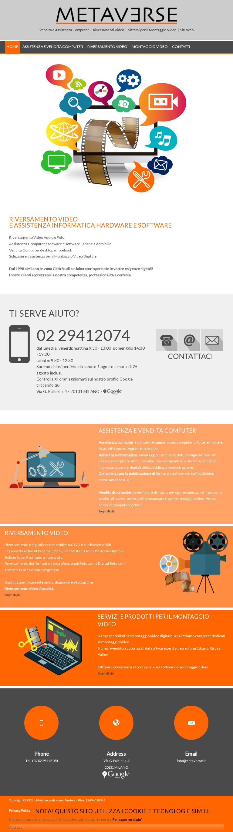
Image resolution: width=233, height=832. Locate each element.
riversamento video (107, 46)
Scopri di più (107, 511)
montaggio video (150, 46)
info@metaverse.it (191, 761)
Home (12, 46)
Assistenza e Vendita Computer (52, 46)
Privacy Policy (19, 810)
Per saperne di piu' (127, 819)
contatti (181, 46)
